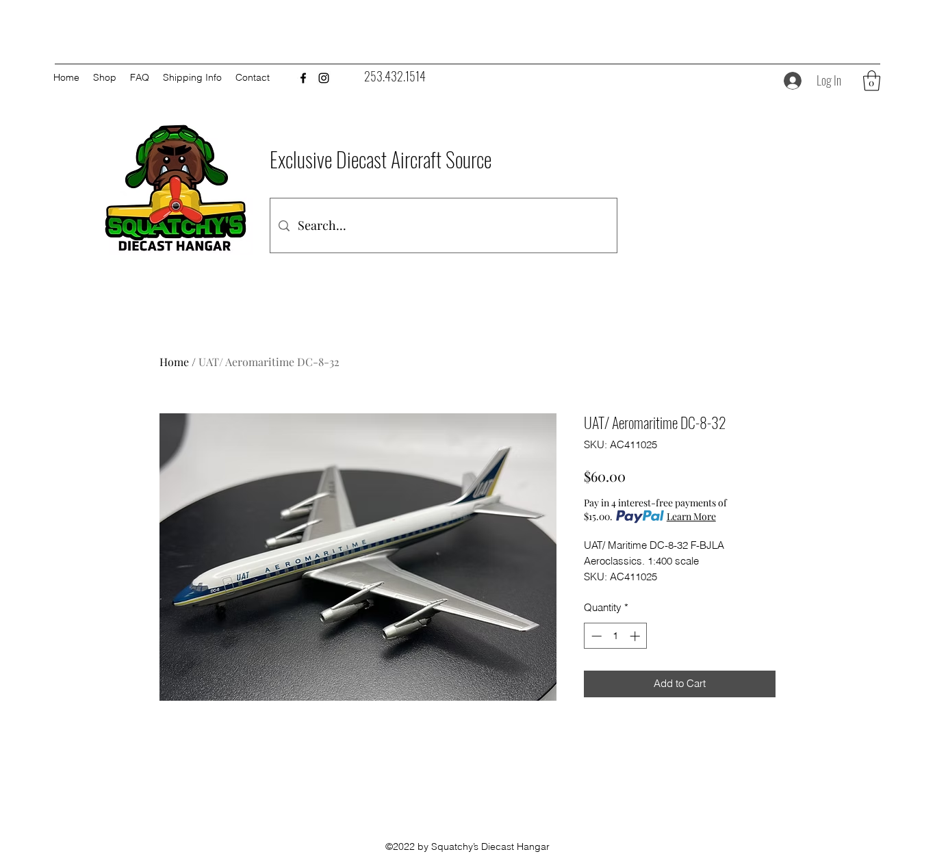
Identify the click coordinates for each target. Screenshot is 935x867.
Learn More (691, 516)
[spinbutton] (615, 636)
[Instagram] (324, 78)
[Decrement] (595, 636)
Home (174, 361)
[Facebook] (303, 78)
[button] (871, 80)
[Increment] (636, 636)
